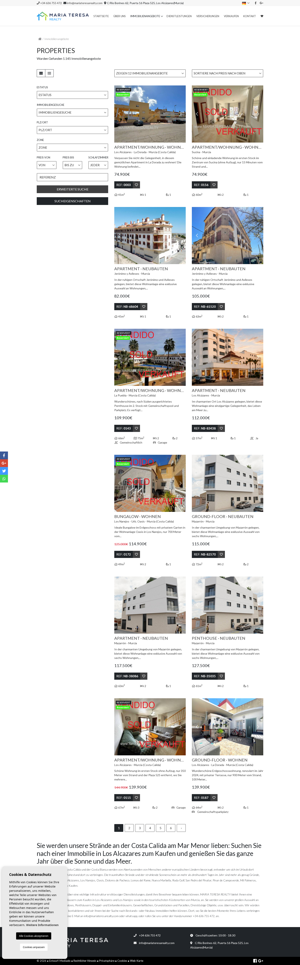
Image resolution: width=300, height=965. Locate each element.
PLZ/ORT (42, 122)
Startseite (101, 16)
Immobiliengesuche (50, 104)
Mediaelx (65, 960)
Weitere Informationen (42, 925)
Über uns (119, 16)
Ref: (123, 185)
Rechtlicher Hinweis (84, 960)
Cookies (122, 960)
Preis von (43, 157)
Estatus (42, 87)
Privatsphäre (106, 960)
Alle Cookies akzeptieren (33, 936)
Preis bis (68, 157)
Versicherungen (207, 16)
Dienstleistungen (179, 16)
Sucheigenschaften (72, 201)
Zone (40, 140)
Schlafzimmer (98, 157)
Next (181, 114)
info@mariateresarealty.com (84, 3)
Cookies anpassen (34, 947)
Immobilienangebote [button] (145, 16)
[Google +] (261, 3)
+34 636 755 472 (51, 3)
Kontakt (249, 16)
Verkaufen (231, 16)
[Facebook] (256, 3)
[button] (150, 73)
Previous (119, 114)
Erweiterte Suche (72, 189)
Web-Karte (136, 960)
